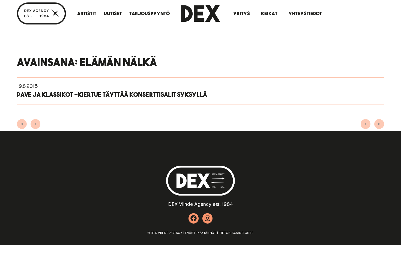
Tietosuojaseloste (236, 233)
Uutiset (113, 13)
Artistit (86, 13)
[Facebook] (193, 218)
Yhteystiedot (305, 13)
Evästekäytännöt (200, 233)
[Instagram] (207, 218)
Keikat (269, 13)
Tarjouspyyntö (149, 13)
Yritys (241, 13)
